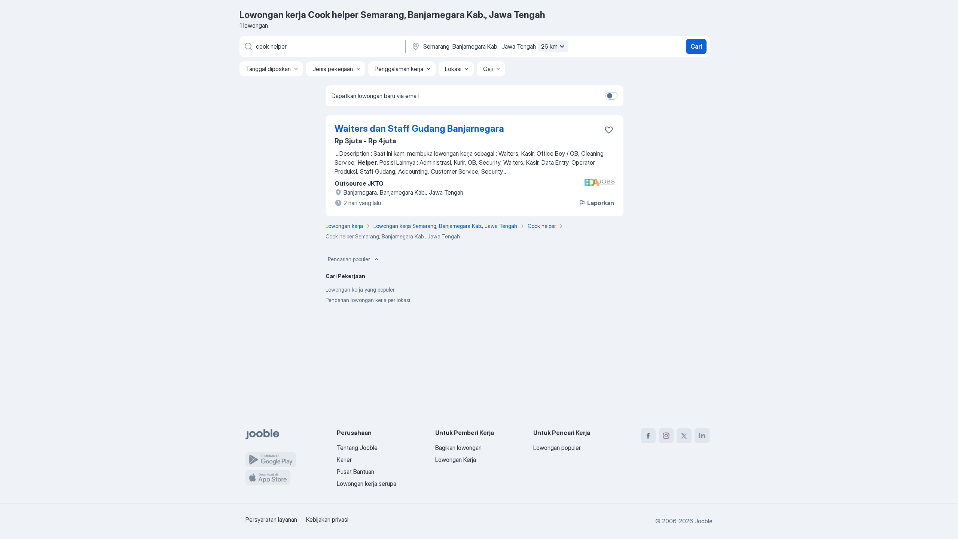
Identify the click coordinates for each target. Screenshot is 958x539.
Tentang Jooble (357, 447)
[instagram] (666, 435)
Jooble (704, 521)
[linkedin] (702, 435)
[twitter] (684, 435)
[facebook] (648, 435)
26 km (549, 46)
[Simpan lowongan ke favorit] (609, 130)
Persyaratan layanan (271, 519)
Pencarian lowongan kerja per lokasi (368, 300)
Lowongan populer (557, 447)
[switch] (611, 96)
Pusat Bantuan (355, 471)
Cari (696, 46)
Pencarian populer (349, 259)
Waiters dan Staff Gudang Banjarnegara (419, 128)
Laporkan (600, 203)
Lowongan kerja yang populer (360, 289)
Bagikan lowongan (458, 447)
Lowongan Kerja (455, 459)
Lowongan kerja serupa (366, 483)
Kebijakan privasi (327, 519)
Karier (344, 459)
